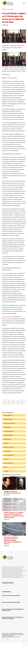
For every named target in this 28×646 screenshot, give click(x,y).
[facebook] (2, 639)
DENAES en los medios (7, 9)
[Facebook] (4, 402)
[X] (9, 402)
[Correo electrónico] (21, 402)
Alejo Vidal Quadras (6, 316)
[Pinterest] (17, 402)
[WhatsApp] (13, 402)
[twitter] (5, 639)
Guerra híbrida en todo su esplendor (11, 595)
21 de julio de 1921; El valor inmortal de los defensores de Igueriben (12, 618)
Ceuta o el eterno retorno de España (11, 602)
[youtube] (7, 639)
